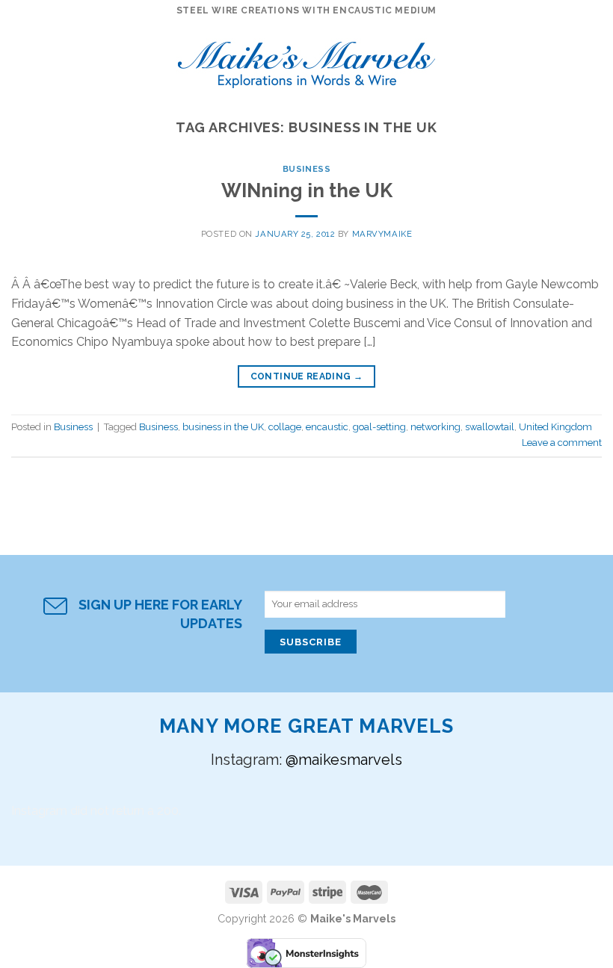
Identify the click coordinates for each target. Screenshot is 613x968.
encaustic (327, 426)
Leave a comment (562, 442)
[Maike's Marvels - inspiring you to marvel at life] (307, 60)
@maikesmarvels (344, 760)
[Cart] (594, 59)
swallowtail (489, 426)
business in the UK (223, 426)
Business (306, 169)
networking (435, 426)
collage (284, 426)
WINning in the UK (306, 190)
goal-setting (379, 426)
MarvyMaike (382, 234)
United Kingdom (555, 426)
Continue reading (306, 376)
